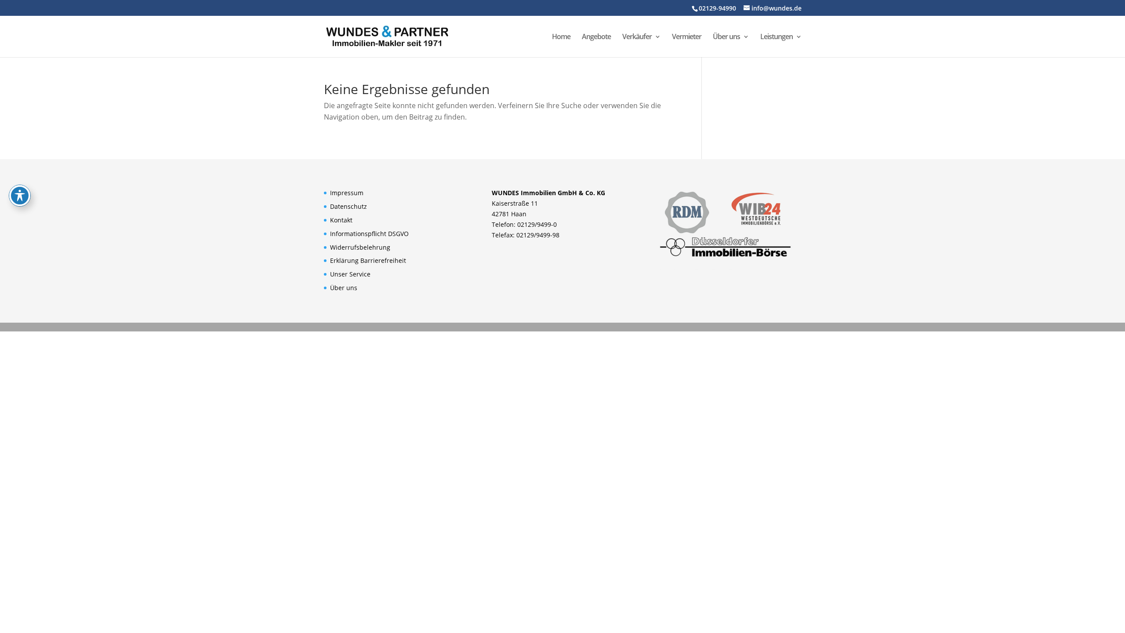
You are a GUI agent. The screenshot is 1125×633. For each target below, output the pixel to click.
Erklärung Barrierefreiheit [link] (368, 260)
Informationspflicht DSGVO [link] (369, 233)
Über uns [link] (726, 37)
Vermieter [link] (686, 37)
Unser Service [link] (350, 274)
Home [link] (561, 37)
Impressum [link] (346, 193)
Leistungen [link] (776, 37)
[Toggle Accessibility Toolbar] (19, 195)
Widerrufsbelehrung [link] (360, 247)
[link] (387, 35)
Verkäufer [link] (637, 37)
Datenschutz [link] (348, 206)
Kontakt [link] (341, 220)
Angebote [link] (596, 37)
